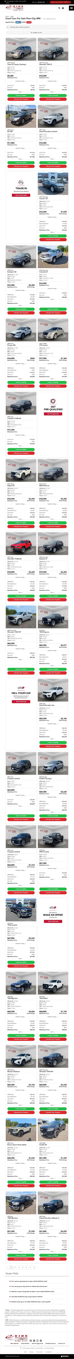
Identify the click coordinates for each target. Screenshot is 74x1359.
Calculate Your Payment (21, 99)
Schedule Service (50, 1343)
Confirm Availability (21, 95)
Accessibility (48, 1352)
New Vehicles (14, 1343)
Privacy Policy (39, 1352)
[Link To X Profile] (34, 1340)
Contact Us (61, 1343)
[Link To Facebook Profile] (31, 1340)
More (20, 92)
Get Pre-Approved (37, 1343)
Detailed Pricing (20, 81)
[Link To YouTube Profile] (37, 1340)
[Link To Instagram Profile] (40, 1340)
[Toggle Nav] (71, 8)
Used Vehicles (25, 1343)
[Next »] (34, 1267)
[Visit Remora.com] (65, 1356)
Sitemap (31, 1352)
